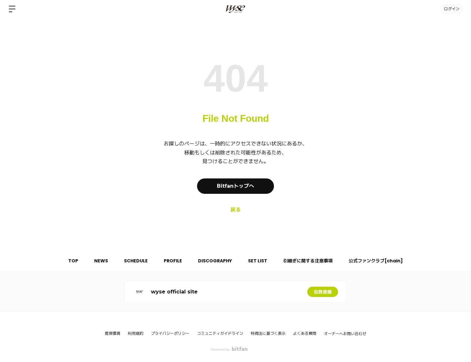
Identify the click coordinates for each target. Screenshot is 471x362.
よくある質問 (304, 333)
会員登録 (323, 292)
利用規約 (135, 333)
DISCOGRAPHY (215, 261)
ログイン (451, 9)
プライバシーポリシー (170, 333)
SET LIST (257, 261)
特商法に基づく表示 (268, 333)
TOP (73, 261)
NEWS (101, 261)
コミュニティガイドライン (220, 333)
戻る (235, 210)
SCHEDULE (136, 261)
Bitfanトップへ (235, 186)
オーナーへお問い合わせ (345, 334)
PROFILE (173, 261)
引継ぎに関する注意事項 (308, 261)
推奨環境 (112, 333)
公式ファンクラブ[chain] (376, 261)
